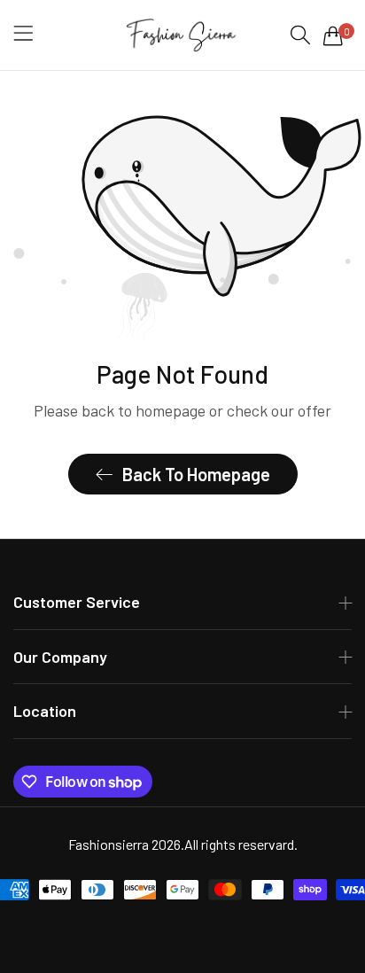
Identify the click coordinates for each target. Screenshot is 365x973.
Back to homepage (196, 474)
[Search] (300, 35)
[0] (333, 35)
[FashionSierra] (182, 35)
